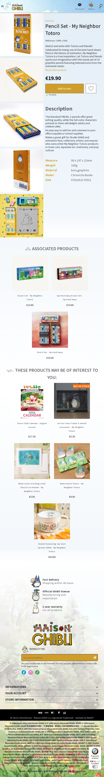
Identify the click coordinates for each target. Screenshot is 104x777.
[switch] (95, 766)
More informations (55, 70)
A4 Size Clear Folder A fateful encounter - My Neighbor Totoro (72, 427)
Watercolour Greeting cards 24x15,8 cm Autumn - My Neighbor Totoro (32, 487)
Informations (15, 687)
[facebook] (23, 672)
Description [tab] (58, 108)
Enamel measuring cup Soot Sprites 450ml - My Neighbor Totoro (52, 548)
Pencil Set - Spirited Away (50, 352)
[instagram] (30, 672)
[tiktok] (37, 672)
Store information (19, 699)
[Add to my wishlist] (91, 88)
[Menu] (99, 748)
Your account (15, 693)
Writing (49, 21)
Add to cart (64, 88)
